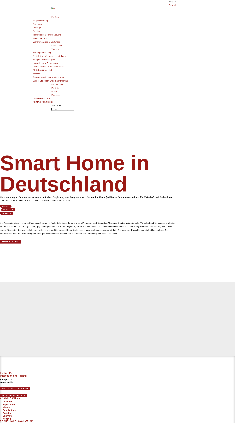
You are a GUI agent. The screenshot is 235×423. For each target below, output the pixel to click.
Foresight (37, 28)
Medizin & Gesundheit (42, 70)
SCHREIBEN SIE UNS (13, 395)
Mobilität (36, 74)
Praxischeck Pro (40, 38)
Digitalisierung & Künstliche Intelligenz (50, 56)
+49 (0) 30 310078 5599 (15, 389)
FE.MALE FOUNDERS (43, 102)
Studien (36, 31)
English (172, 2)
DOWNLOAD (10, 241)
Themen (55, 49)
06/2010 (6, 206)
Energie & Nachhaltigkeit (44, 60)
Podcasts (55, 95)
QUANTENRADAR (41, 99)
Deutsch (172, 5)
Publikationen (10, 410)
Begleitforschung (40, 21)
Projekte (7, 413)
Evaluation (37, 24)
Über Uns (7, 416)
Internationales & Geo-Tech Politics (48, 67)
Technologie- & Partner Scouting (47, 35)
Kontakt (7, 419)
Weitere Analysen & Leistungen (46, 42)
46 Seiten (8, 210)
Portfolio (55, 17)
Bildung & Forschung (42, 53)
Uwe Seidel (25, 200)
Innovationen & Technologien (45, 63)
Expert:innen (9, 404)
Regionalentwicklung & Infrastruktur (48, 77)
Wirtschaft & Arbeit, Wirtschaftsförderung (50, 81)
